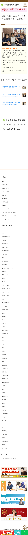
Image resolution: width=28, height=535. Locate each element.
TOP (3, 181)
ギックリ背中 (5, 375)
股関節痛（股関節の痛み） (8, 268)
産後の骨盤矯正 (5, 330)
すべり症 (4, 399)
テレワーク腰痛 (5, 295)
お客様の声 (4, 198)
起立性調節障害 (5, 250)
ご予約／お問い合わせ (7, 202)
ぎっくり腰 (4, 448)
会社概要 (4, 205)
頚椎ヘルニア (5, 274)
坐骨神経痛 (4, 365)
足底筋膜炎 (4, 431)
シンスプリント (5, 427)
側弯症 (3, 392)
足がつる (4, 323)
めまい (3, 278)
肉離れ (3, 327)
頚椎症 (3, 444)
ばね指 (3, 385)
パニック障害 (5, 254)
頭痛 (3, 389)
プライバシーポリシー (7, 219)
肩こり (3, 351)
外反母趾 (4, 410)
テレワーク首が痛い (7, 292)
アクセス (4, 195)
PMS (3, 344)
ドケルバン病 (5, 368)
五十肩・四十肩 (5, 309)
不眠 (3, 361)
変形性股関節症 (5, 441)
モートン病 (4, 306)
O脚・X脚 (4, 434)
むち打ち (4, 316)
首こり (3, 281)
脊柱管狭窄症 (5, 396)
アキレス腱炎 (5, 261)
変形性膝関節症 (5, 382)
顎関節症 (4, 354)
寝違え (3, 340)
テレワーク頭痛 (5, 285)
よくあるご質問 (5, 191)
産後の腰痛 (4, 358)
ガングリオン (5, 247)
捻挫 (3, 299)
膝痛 (3, 337)
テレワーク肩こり (6, 264)
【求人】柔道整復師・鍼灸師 (9, 212)
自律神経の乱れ (5, 243)
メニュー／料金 (5, 188)
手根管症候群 (5, 413)
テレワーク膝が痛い (7, 288)
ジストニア (4, 233)
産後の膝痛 (4, 372)
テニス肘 (4, 420)
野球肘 (3, 403)
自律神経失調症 (5, 333)
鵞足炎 (3, 406)
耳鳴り (3, 320)
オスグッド (4, 417)
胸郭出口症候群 (5, 302)
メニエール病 (5, 229)
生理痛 (3, 313)
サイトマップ (5, 209)
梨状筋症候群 (5, 379)
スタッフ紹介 (5, 184)
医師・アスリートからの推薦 (9, 215)
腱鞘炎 (3, 437)
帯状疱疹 (4, 240)
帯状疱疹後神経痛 (6, 236)
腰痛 (3, 347)
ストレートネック (6, 424)
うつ (3, 257)
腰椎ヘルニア (5, 271)
